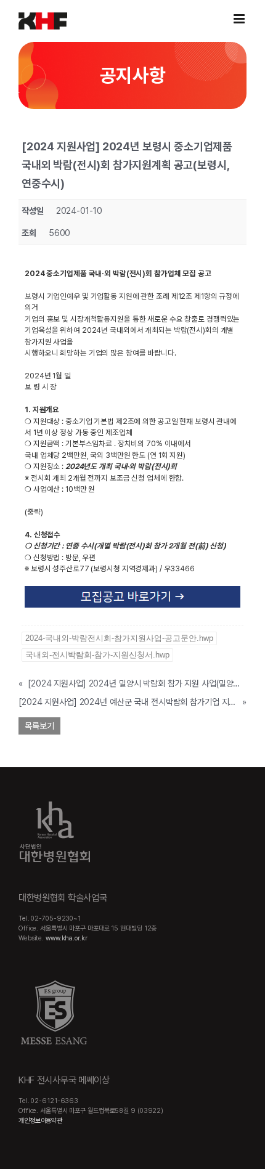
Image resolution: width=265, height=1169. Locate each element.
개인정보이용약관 (40, 1121)
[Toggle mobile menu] (240, 18)
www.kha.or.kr (67, 938)
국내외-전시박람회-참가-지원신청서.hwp (97, 654)
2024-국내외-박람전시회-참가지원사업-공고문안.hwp (119, 638)
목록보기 (39, 726)
